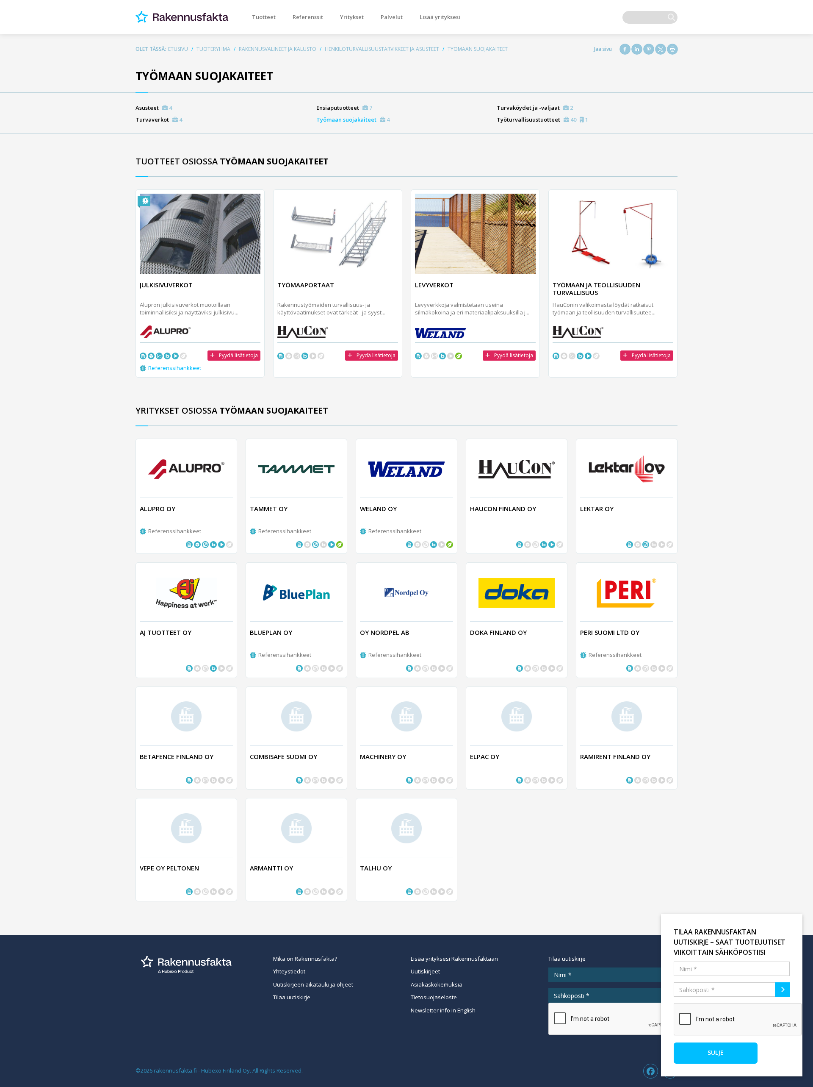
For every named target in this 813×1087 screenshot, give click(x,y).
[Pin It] (648, 49)
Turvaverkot (159, 119)
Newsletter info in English (443, 1010)
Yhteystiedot (289, 971)
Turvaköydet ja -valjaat (535, 107)
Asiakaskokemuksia (436, 984)
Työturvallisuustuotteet (542, 119)
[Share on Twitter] (660, 49)
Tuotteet (264, 17)
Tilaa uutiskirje (291, 997)
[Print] (672, 49)
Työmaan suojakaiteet (353, 119)
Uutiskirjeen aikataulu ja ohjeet (313, 984)
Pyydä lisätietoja (238, 355)
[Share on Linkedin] (636, 49)
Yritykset (352, 17)
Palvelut (392, 17)
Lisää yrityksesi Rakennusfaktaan (454, 958)
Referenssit (308, 17)
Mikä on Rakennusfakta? (305, 958)
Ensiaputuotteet (344, 107)
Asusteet (154, 107)
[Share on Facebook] (624, 49)
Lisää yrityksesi (440, 17)
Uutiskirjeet (425, 971)
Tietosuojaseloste (434, 997)
